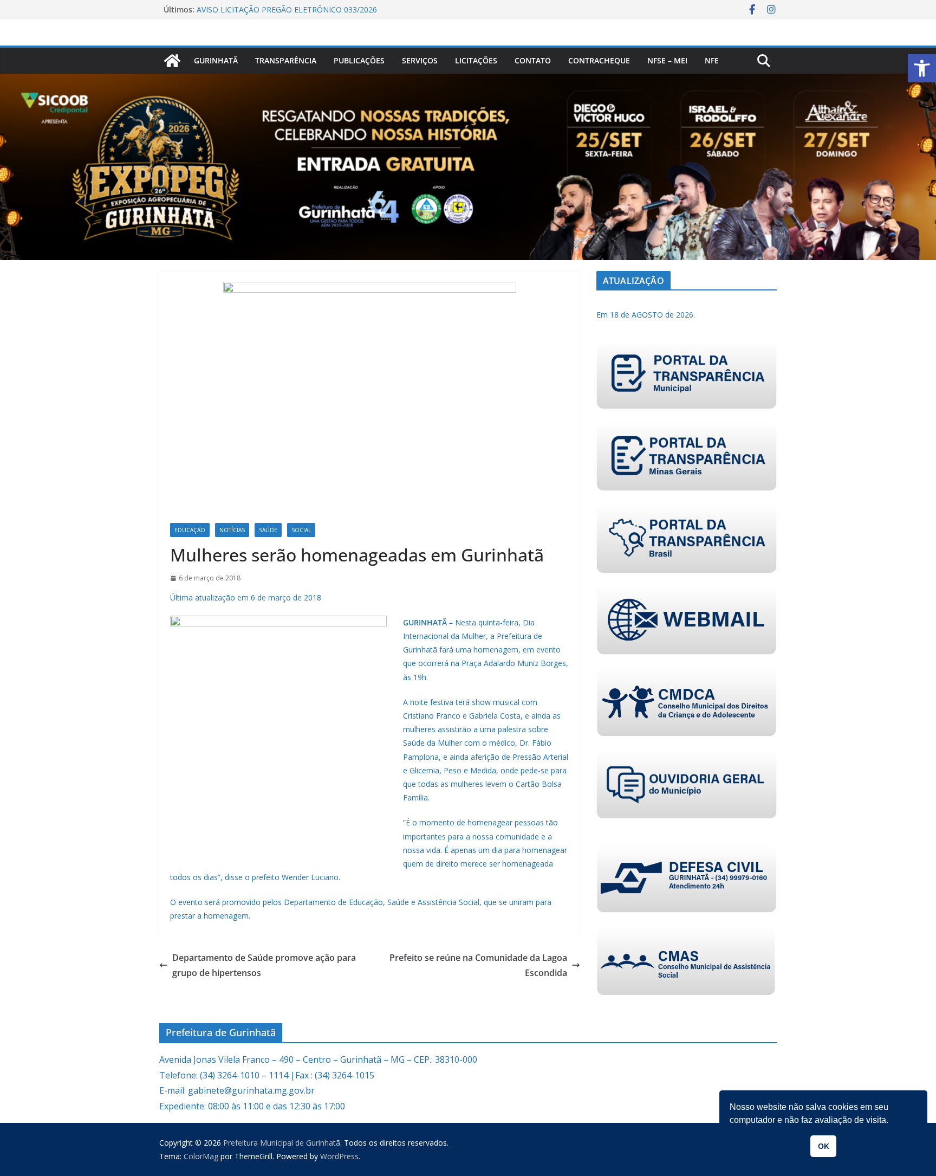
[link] (922, 68)
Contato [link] (533, 60)
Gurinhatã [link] (216, 60)
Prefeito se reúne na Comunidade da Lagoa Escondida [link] (478, 965)
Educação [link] (189, 530)
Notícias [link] (232, 530)
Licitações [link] (476, 60)
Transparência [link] (285, 60)
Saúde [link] (268, 530)
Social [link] (301, 530)
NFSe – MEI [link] (667, 60)
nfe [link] (712, 60)
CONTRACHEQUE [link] (599, 60)
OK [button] (823, 1146)
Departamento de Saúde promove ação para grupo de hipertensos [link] (264, 965)
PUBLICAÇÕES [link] (359, 60)
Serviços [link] (420, 60)
